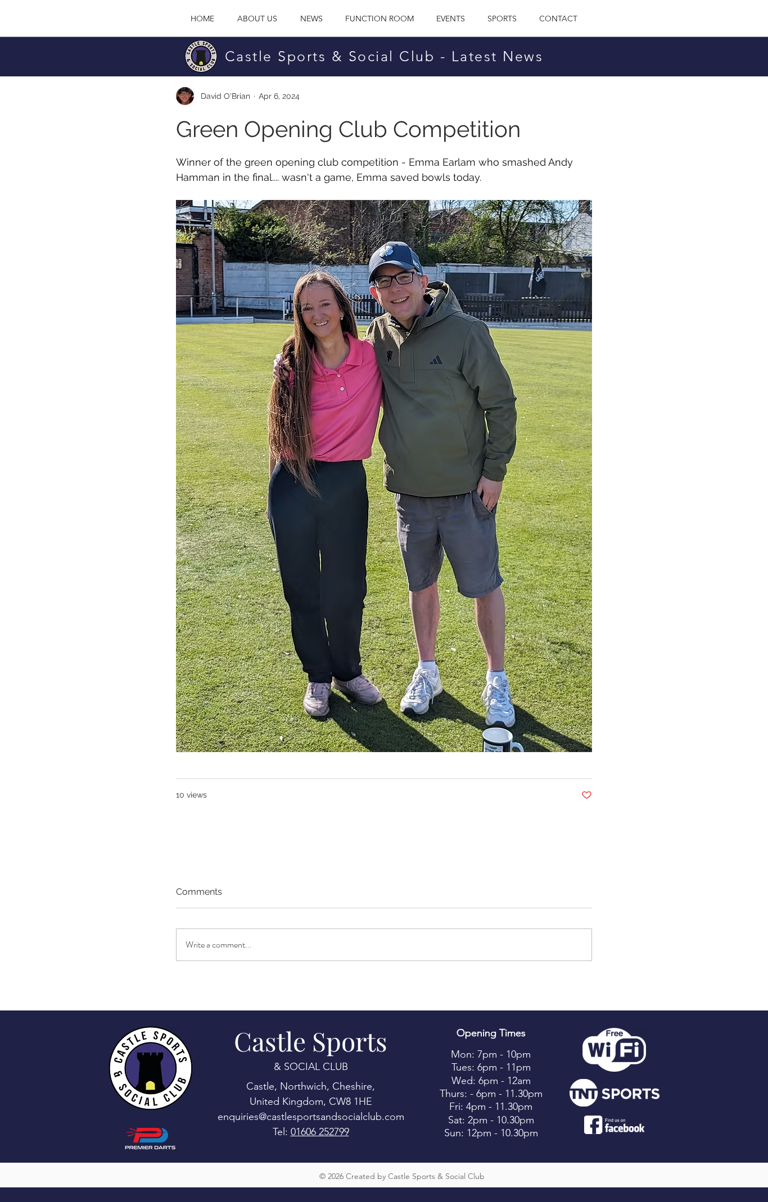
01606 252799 (320, 1132)
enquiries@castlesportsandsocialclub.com (311, 1116)
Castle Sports (310, 1040)
